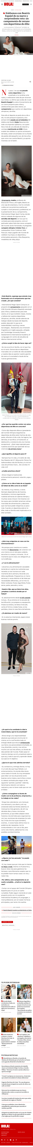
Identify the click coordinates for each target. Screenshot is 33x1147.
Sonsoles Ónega (18, 0)
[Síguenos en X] (8, 1140)
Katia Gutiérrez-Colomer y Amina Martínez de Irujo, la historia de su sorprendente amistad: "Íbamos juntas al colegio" (8, 1039)
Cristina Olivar (6, 80)
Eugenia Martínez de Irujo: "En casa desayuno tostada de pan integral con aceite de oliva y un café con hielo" (16, 1084)
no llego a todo (6, 867)
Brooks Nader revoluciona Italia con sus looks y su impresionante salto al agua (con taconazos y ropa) (8, 1005)
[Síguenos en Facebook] (5, 1140)
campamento (15, 307)
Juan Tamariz (11, 0)
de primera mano (14, 449)
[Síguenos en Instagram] (2, 1140)
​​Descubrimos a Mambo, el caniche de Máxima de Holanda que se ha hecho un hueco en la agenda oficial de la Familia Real (16, 1060)
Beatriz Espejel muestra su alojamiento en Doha (17, 910)
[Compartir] (30, 81)
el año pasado (25, 598)
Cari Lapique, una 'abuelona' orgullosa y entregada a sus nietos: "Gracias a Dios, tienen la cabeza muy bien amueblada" (24, 1038)
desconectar (14, 550)
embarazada (25, 743)
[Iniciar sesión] (31, 4)
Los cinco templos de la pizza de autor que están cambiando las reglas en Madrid (16, 1099)
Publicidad (4, 1133)
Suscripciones (5, 1132)
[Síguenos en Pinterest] (16, 1140)
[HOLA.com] (8, 4)
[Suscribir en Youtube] (13, 1140)
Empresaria (6, 200)
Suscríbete (25, 4)
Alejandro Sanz (26, 0)
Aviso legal (5, 1142)
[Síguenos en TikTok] (11, 1140)
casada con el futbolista (19, 120)
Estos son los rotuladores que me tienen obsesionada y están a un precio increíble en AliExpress (15, 1092)
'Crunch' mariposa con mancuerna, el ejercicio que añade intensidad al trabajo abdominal (16, 1077)
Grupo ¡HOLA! (21, 1132)
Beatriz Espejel (8, 925)
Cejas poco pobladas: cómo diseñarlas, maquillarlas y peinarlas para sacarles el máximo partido (14, 1106)
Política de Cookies (20, 1142)
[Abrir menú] (2, 4)
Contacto (3, 1135)
